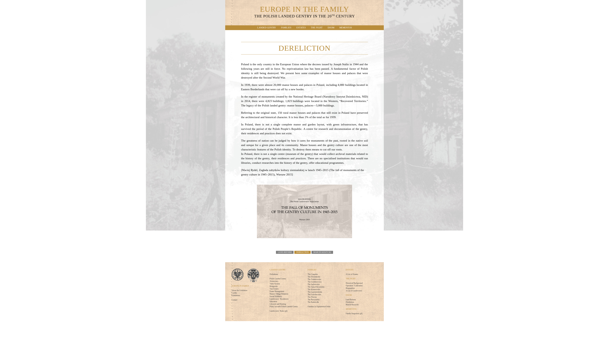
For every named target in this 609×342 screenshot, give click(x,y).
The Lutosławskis (314, 294)
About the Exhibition (239, 290)
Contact (234, 300)
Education (273, 301)
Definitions (274, 274)
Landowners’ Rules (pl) (278, 311)
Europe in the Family (304, 12)
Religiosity (274, 286)
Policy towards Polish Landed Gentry (284, 306)
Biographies (350, 288)
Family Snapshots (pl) (354, 313)
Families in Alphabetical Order (319, 306)
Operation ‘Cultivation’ (354, 286)
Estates (301, 27)
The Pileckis (312, 297)
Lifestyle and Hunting (278, 304)
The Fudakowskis (314, 279)
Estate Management (277, 291)
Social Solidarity (276, 296)
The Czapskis (313, 274)
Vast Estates (274, 289)
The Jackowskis (314, 284)
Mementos (345, 27)
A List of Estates (352, 274)
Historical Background (354, 283)
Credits (234, 293)
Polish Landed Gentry (278, 279)
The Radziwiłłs (313, 302)
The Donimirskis (314, 277)
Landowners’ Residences (279, 299)
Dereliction (302, 252)
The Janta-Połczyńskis (316, 287)
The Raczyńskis (314, 299)
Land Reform (285, 252)
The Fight (317, 27)
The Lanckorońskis (315, 292)
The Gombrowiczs (315, 282)
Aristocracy (274, 281)
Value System (275, 284)
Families (286, 27)
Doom (331, 27)
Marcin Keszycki (322, 252)
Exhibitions (236, 295)
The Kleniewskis (314, 289)
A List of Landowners (354, 291)
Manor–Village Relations (279, 294)
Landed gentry (266, 27)
